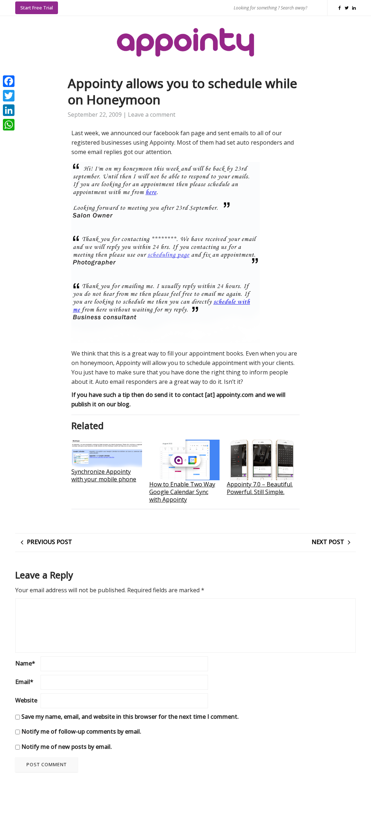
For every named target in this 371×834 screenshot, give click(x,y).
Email (24, 682)
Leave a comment (151, 115)
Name (25, 663)
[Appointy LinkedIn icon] (354, 7)
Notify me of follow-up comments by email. (81, 731)
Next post (328, 542)
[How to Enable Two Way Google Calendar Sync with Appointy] (184, 460)
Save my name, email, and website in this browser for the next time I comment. (130, 717)
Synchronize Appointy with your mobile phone (103, 475)
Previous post (49, 542)
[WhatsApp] (8, 124)
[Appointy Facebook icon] (341, 7)
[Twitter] (8, 95)
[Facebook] (8, 81)
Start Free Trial (36, 7)
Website (26, 700)
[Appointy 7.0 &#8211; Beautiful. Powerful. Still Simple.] (262, 460)
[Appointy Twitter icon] (348, 7)
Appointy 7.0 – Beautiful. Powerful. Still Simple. (260, 488)
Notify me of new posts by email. (66, 747)
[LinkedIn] (8, 110)
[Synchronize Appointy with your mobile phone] (106, 454)
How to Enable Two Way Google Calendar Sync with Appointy (182, 491)
